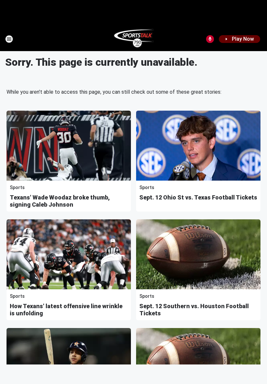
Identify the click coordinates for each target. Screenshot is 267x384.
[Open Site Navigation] (9, 39)
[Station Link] (133, 39)
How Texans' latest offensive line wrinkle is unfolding (66, 310)
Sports (17, 187)
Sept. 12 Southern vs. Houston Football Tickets (194, 310)
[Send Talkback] (210, 39)
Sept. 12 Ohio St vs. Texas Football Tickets (198, 197)
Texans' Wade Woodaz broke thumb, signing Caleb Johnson (60, 201)
